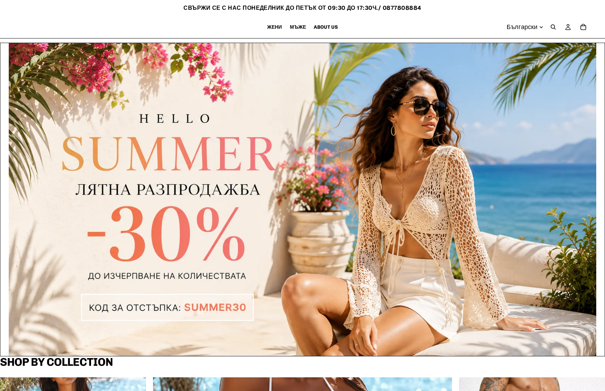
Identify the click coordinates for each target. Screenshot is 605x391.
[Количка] (583, 27)
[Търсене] (553, 27)
